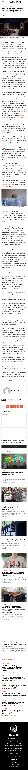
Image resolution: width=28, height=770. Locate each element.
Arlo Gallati (5, 715)
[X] (18, 406)
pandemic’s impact (9, 184)
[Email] (7, 406)
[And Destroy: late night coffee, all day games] (14, 528)
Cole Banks (4, 705)
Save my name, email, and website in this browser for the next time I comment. (13, 441)
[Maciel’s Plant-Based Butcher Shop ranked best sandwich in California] (14, 631)
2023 (7, 399)
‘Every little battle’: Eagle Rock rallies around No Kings (12, 506)
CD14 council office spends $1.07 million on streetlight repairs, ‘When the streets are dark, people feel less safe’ (13, 608)
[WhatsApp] (21, 406)
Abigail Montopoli (6, 543)
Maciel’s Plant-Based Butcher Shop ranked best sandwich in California (13, 643)
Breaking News (6, 664)
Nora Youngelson (6, 680)
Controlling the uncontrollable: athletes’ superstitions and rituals (13, 677)
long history (6, 151)
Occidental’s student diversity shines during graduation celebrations (12, 711)
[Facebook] (14, 406)
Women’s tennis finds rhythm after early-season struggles (13, 686)
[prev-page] (2, 655)
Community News (7, 471)
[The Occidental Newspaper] (14, 2)
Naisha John (5, 509)
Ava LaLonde (5, 672)
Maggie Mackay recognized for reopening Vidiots (12, 473)
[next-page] (5, 655)
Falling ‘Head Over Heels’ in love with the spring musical (12, 703)
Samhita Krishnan (6, 612)
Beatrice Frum (6, 13)
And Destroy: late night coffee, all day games (13, 540)
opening (4, 402)
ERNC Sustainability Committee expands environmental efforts (12, 573)
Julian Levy (4, 697)
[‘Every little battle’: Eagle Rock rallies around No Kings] (14, 494)
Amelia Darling (5, 646)
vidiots (8, 402)
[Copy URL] (11, 406)
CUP (17, 231)
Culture (4, 700)
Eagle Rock (18, 399)
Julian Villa (4, 575)
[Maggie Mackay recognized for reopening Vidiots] (14, 461)
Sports (4, 675)
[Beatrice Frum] (7, 391)
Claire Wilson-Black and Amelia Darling (12, 476)
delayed (12, 399)
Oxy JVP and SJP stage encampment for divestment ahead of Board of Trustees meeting (11, 668)
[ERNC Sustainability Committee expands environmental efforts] (14, 560)
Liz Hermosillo (5, 688)
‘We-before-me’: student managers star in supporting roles (13, 694)
